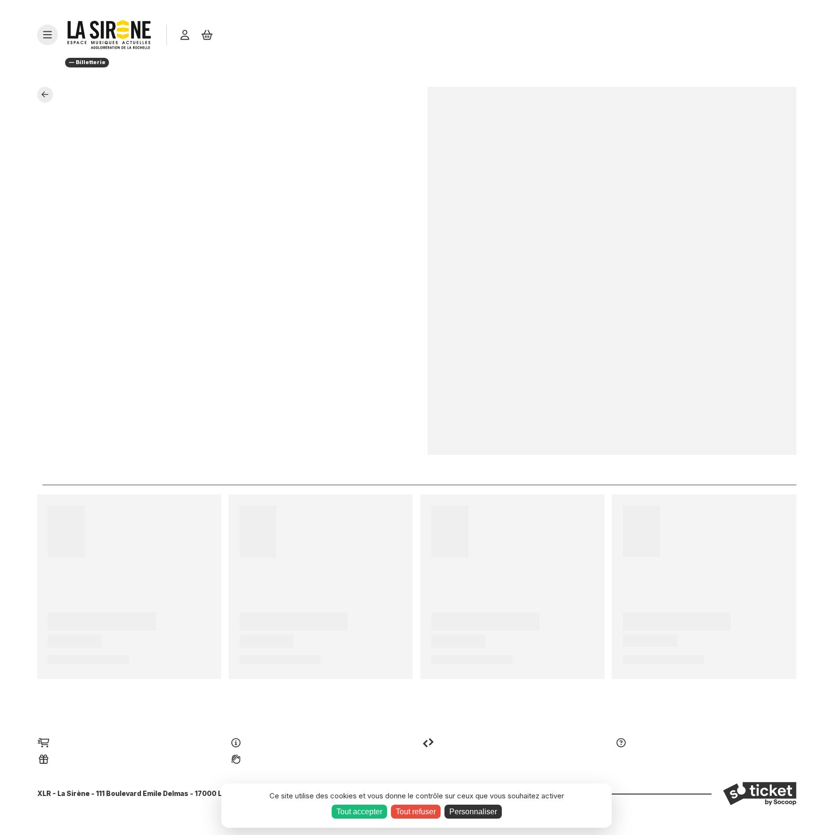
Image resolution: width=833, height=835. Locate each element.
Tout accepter (359, 812)
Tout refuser (416, 812)
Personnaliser (473, 812)
